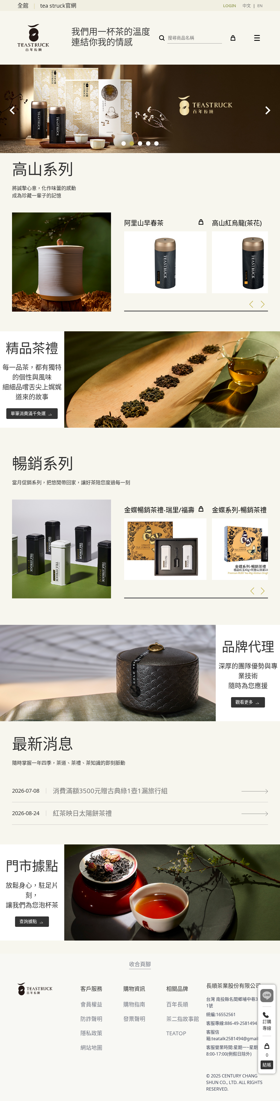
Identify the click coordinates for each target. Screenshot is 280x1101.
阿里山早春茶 (144, 223)
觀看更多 (244, 702)
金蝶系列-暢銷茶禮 (239, 510)
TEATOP (176, 1033)
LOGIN (229, 5)
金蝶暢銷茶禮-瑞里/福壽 (159, 510)
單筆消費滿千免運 (29, 413)
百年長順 (177, 1004)
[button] (123, 143)
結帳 (266, 1065)
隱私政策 (91, 1033)
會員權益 (91, 1004)
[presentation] (12, 110)
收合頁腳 (140, 964)
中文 (247, 5)
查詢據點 (28, 921)
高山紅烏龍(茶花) (237, 223)
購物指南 (134, 1004)
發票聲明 (134, 1019)
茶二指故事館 (182, 1019)
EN (259, 5)
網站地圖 (91, 1047)
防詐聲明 (91, 1019)
